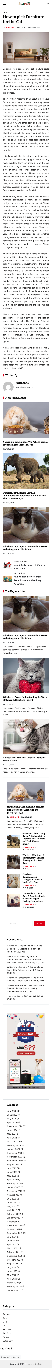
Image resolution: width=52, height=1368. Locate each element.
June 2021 (12, 1240)
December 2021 (14, 1221)
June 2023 (12, 1172)
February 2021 (13, 1252)
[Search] (48, 4)
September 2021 (15, 1233)
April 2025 (12, 1122)
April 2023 (12, 1179)
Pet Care (7, 1329)
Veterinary (8, 1341)
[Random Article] (44, 3)
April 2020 (12, 1279)
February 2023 (14, 1183)
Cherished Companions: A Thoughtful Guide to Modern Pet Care (32, 878)
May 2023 (11, 1176)
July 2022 (11, 1199)
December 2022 (14, 1191)
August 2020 (13, 1263)
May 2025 (11, 1118)
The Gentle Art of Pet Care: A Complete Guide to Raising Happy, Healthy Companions (34, 897)
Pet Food (7, 1333)
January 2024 (13, 1149)
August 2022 (13, 1195)
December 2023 (14, 1153)
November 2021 (14, 1225)
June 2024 (12, 1130)
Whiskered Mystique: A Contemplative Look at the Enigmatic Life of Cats (33, 859)
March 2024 (13, 1141)
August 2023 (13, 1164)
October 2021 (13, 1229)
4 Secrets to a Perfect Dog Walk (22, 996)
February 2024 (14, 1145)
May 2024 (12, 1134)
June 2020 (12, 1271)
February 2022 (14, 1214)
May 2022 (11, 1206)
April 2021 (11, 1244)
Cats (5, 12)
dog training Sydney (10, 1357)
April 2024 (12, 1137)
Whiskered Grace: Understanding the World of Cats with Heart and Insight (25, 698)
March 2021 (12, 1248)
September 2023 (15, 1160)
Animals (6, 1314)
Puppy (6, 1337)
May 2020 (11, 1275)
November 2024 (14, 1126)
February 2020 (14, 1286)
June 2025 (12, 1115)
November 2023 (14, 1156)
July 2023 (11, 1168)
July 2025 (11, 1111)
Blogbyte (38, 1364)
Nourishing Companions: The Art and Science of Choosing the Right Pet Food (26, 443)
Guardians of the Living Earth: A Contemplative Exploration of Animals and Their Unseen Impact (24, 496)
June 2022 (12, 1202)
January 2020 (13, 1290)
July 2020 (11, 1267)
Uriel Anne (10, 27)
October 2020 (13, 1260)
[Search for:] (19, 924)
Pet (4, 1325)
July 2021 (11, 1237)
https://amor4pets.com (24, 387)
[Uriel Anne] (8, 387)
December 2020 (14, 1256)
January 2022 (13, 1218)
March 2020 (13, 1282)
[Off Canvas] (4, 4)
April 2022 (12, 1210)
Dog (5, 1321)
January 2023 (13, 1187)
